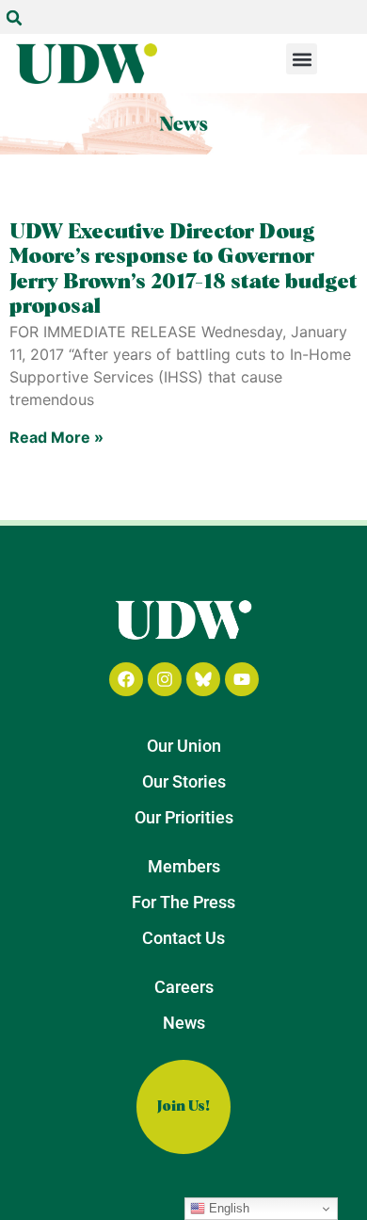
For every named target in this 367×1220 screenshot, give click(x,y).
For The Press (183, 902)
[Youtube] (242, 679)
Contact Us (183, 938)
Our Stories (184, 781)
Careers (184, 987)
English (227, 1208)
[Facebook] (126, 679)
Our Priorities (184, 817)
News (184, 1023)
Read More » (56, 437)
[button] (14, 18)
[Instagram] (165, 679)
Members (184, 866)
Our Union (184, 746)
